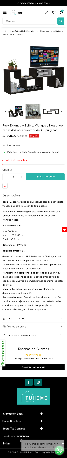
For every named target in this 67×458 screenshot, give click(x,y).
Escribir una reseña (33, 367)
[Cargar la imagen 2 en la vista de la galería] (33, 112)
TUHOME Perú (25, 452)
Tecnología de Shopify (47, 452)
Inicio (4, 31)
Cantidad (7, 169)
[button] (4, 12)
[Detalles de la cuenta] (46, 12)
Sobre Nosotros (11, 421)
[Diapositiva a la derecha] (62, 112)
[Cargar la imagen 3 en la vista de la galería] (51, 112)
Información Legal (12, 413)
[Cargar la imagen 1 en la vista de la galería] (16, 112)
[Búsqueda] (60, 21)
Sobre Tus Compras (13, 428)
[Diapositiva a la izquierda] (5, 112)
